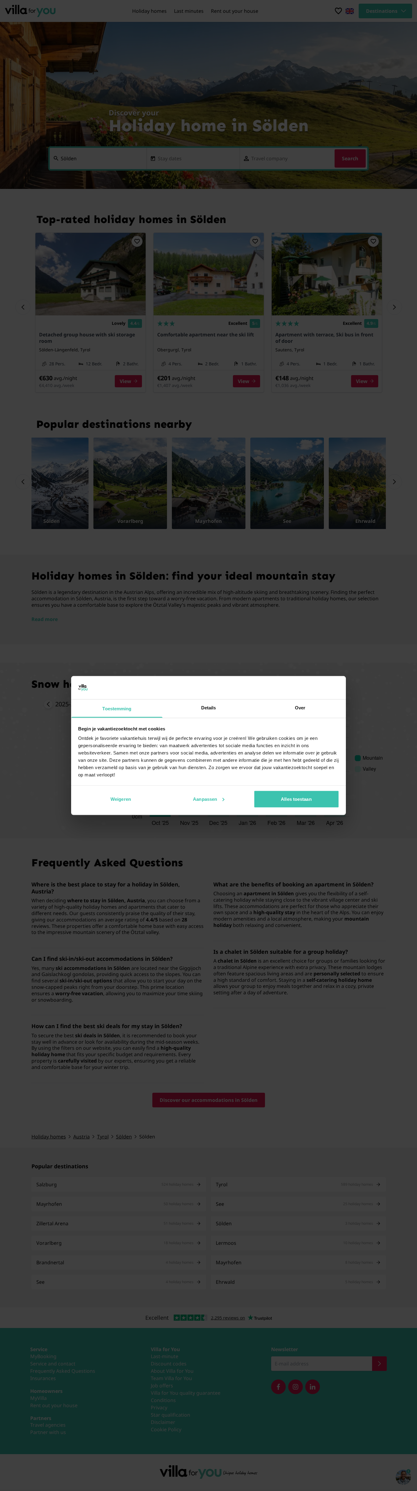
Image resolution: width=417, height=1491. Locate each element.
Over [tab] (300, 707)
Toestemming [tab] (116, 708)
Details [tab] (208, 707)
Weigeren (121, 798)
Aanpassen (205, 798)
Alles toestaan (296, 798)
